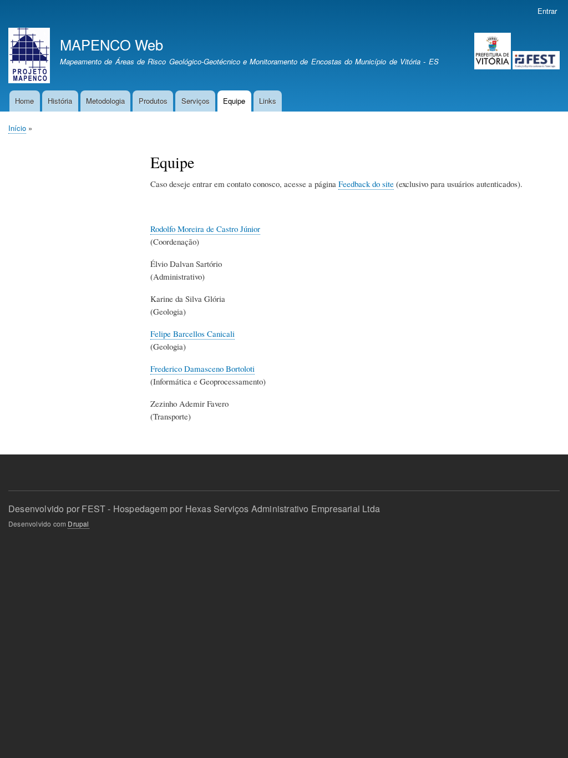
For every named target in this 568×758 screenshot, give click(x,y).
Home (24, 100)
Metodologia (105, 100)
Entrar (547, 11)
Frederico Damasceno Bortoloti (202, 368)
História (60, 100)
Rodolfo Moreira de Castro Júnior (205, 228)
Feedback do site (366, 183)
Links (267, 100)
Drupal (78, 523)
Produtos (153, 100)
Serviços (195, 100)
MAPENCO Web (111, 44)
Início (17, 128)
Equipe (234, 100)
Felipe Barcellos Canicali (192, 333)
